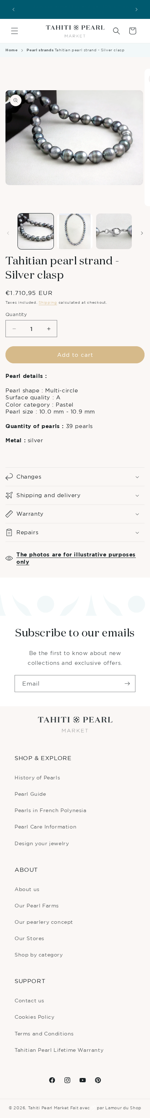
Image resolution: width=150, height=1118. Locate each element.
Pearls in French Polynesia (51, 810)
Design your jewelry (42, 843)
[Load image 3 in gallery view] (114, 231)
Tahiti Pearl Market (48, 1108)
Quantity (16, 314)
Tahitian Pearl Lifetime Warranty (59, 1050)
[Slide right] (142, 233)
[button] (15, 31)
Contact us (29, 1000)
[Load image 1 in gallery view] (36, 231)
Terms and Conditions (44, 1033)
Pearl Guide (30, 793)
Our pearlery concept (44, 922)
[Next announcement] (137, 9)
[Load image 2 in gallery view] (75, 231)
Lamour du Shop (123, 1108)
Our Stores (29, 938)
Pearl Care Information (45, 826)
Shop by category (39, 954)
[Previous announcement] (13, 9)
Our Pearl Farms (37, 905)
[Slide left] (8, 233)
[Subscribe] (127, 683)
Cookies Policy (34, 1016)
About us (27, 889)
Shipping (48, 302)
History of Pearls (37, 777)
